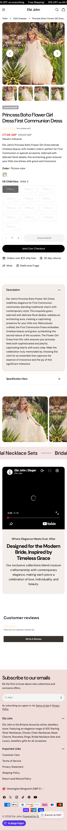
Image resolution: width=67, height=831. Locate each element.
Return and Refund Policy (16, 778)
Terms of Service (11, 761)
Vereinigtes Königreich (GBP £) (24, 788)
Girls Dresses (19, 18)
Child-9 (31, 209)
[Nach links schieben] (10, 53)
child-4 (48, 190)
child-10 (50, 209)
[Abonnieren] (61, 697)
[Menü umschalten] (3, 10)
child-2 (12, 190)
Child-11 (12, 218)
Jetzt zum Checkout (33, 248)
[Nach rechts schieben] (57, 53)
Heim (5, 18)
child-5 (12, 199)
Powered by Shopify (34, 816)
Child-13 (50, 218)
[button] (16, 129)
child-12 (31, 218)
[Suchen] (57, 10)
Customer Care (11, 755)
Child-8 (12, 209)
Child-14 (13, 228)
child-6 (30, 199)
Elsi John (33, 9)
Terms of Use (42, 705)
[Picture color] (4, 174)
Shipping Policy (11, 772)
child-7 (49, 199)
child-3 (30, 190)
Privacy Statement (12, 766)
